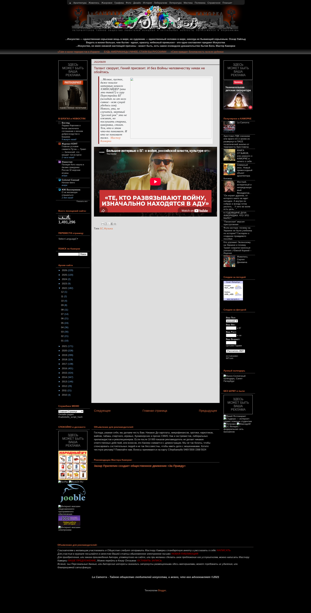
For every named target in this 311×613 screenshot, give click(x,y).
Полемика (200, 2)
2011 (64, 390)
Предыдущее (208, 410)
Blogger (162, 590)
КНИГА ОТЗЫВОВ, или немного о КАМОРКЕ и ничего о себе (244, 156)
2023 (65, 283)
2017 (65, 364)
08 (62, 309)
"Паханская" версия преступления (234, 223)
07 (62, 314)
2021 (65, 346)
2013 (65, 381)
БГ (101, 228)
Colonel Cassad (70, 180)
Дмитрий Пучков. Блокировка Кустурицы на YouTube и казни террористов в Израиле (61, 51)
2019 (65, 355)
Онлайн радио (66, 414)
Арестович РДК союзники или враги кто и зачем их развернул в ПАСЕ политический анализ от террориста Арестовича (237, 141)
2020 (65, 350)
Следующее (102, 410)
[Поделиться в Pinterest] (115, 223)
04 (62, 327)
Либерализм (160, 2)
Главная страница (155, 410)
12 (62, 292)
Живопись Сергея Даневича (242, 259)
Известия (67, 162)
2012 (65, 386)
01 (62, 340)
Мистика (188, 2)
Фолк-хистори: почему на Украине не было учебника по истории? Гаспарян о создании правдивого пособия (238, 233)
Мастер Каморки (110, 139)
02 (62, 336)
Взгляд (66, 122)
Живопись (94, 2)
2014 (65, 377)
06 (62, 318)
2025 (65, 274)
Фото (128, 2)
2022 (65, 288)
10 (62, 300)
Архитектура (79, 2)
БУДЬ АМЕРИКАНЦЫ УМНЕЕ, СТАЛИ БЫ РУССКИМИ (144, 51)
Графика (119, 2)
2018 (65, 359)
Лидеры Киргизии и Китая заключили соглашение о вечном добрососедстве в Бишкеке (72, 131)
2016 (65, 368)
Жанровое (106, 2)
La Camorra (243, 122)
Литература (175, 2)
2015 (65, 372)
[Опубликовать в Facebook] (112, 223)
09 (62, 305)
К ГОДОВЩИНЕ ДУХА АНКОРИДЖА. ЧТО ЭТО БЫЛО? (236, 215)
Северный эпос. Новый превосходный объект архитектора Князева (238, 172)
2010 (65, 395)
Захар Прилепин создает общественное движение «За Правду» (140, 465)
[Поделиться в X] (108, 223)
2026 (65, 270)
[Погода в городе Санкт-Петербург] (233, 299)
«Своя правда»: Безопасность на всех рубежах (205, 51)
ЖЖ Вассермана (71, 189)
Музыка (108, 228)
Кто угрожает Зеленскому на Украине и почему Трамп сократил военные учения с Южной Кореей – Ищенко (237, 247)
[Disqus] (155, 275)
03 (62, 331)
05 (62, 323)
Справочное (213, 2)
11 (62, 296)
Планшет (227, 2)
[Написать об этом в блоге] (105, 223)
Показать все (81, 201)
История (147, 2)
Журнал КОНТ (70, 143)
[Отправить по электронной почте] (102, 223)
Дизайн (137, 2)
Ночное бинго (68, 182)
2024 (65, 279)
